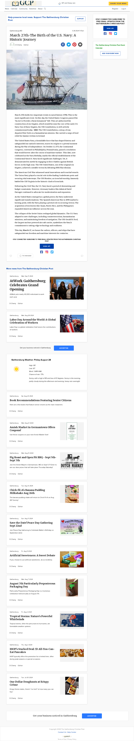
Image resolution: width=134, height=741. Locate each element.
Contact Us (62, 732)
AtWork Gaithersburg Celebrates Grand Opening (28, 285)
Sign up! (46, 246)
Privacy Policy (72, 739)
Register (115, 9)
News (7, 9)
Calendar (14, 9)
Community (23, 9)
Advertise (32, 9)
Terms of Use (62, 739)
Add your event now (110, 53)
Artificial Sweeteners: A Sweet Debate (32, 555)
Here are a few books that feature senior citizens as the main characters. (36, 405)
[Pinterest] (74, 44)
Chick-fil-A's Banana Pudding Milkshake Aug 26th (27, 491)
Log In (124, 9)
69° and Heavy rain (68, 3)
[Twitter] (69, 44)
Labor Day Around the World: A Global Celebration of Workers (33, 321)
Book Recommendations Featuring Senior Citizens (40, 400)
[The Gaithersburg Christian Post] (23, 3)
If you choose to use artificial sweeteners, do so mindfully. (31, 560)
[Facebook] (63, 44)
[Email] (80, 44)
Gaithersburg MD (16, 31)
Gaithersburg (14, 276)
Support (80, 19)
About (40, 9)
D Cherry (18, 45)
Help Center (71, 732)
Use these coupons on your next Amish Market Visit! (29, 435)
